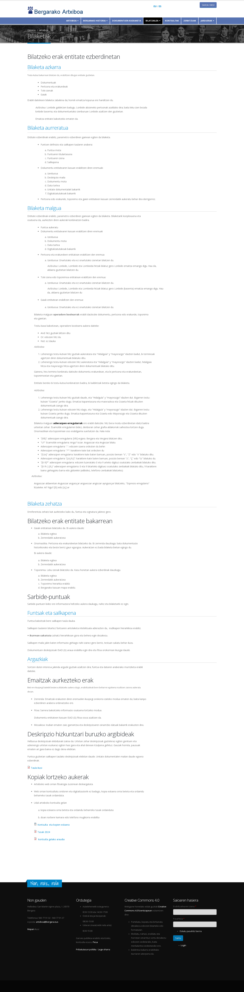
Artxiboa (71, 20)
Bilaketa (35, 207)
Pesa (95, 942)
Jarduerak (206, 20)
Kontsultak (172, 20)
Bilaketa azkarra (44, 67)
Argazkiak (37, 659)
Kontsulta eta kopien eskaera (54, 824)
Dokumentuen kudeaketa (126, 20)
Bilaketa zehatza (44, 503)
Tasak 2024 (44, 832)
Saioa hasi (208, 4)
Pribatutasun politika (86, 949)
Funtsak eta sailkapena (51, 612)
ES (160, 6)
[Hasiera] (57, 10)
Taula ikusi (36, 767)
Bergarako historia (94, 20)
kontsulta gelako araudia (51, 839)
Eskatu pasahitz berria (191, 931)
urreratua (58, 127)
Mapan (30, 929)
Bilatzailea (152, 20)
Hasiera (31, 30)
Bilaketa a (37, 127)
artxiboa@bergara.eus (47, 922)
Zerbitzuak (189, 20)
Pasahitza (178, 918)
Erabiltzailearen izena (184, 906)
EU (155, 6)
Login (183, 945)
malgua (52, 207)
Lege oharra (104, 949)
